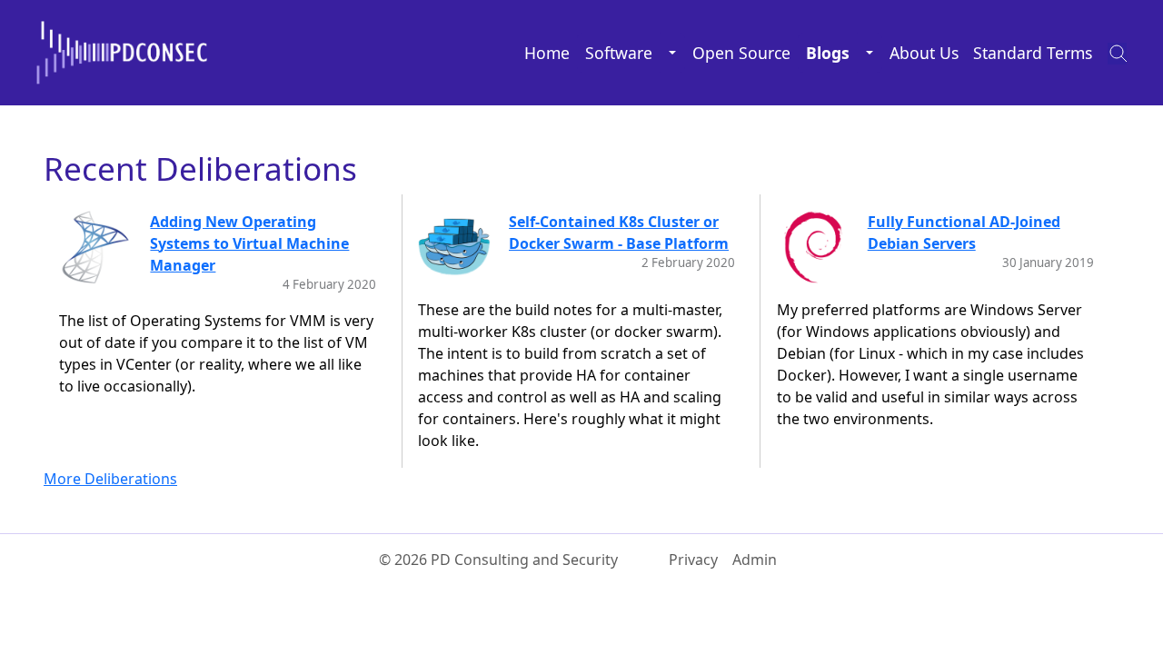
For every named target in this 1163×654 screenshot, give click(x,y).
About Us (924, 53)
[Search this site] (1113, 52)
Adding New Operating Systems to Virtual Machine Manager (249, 243)
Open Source (741, 53)
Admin (754, 560)
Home (547, 53)
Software (618, 53)
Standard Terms (1032, 53)
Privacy (693, 560)
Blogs (828, 53)
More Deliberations (110, 479)
